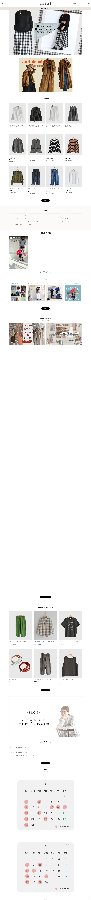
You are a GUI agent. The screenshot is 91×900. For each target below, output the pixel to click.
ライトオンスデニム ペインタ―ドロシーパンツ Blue (54, 189)
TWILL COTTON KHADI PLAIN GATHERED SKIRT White (53, 126)
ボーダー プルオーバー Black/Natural (54, 157)
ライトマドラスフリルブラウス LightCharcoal (44, 641)
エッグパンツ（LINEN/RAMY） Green (17, 641)
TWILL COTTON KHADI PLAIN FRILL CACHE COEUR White (17, 126)
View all (45, 200)
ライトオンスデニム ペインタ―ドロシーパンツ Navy (36, 189)
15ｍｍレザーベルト (13, 679)
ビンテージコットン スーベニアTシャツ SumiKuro (70, 641)
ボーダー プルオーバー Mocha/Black (73, 157)
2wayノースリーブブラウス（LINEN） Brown (69, 679)
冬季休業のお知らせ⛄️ (21, 750)
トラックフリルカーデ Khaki (15, 188)
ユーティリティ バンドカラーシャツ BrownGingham (17, 157)
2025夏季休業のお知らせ (21, 752)
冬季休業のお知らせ (20, 757)
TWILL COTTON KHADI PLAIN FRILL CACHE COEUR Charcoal (36, 126)
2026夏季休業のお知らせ (21, 747)
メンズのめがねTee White (70, 188)
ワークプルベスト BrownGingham (35, 157)
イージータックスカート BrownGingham (70, 126)
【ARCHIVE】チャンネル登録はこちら (45, 271)
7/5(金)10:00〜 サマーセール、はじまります (25, 755)
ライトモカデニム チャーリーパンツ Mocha (43, 679)
